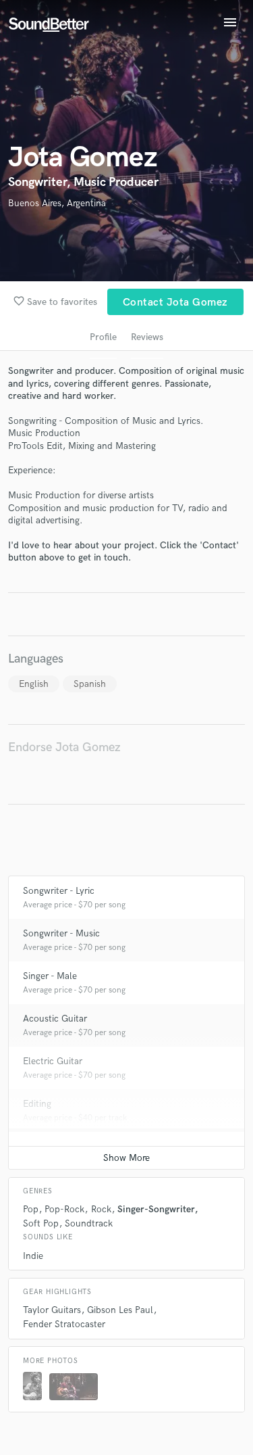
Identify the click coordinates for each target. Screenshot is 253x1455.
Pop (30, 1209)
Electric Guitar (52, 1061)
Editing (37, 1104)
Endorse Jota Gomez (64, 747)
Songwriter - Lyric (58, 891)
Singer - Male (50, 976)
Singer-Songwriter (155, 1209)
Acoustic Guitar (55, 1018)
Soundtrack (89, 1223)
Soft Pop (41, 1223)
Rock (101, 1209)
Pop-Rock (64, 1209)
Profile (103, 337)
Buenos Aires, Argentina (57, 203)
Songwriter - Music (61, 933)
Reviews (147, 337)
